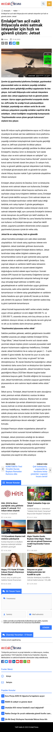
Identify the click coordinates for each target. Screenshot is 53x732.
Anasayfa (7, 11)
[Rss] (28, 661)
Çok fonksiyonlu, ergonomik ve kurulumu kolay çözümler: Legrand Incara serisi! (39, 471)
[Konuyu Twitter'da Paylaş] (14, 43)
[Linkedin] (13, 661)
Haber (15, 11)
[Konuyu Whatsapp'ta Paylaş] (17, 43)
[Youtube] (17, 661)
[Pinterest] (21, 661)
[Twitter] (6, 661)
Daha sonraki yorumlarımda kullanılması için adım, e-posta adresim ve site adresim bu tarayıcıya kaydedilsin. (25, 621)
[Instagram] (10, 661)
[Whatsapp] (24, 661)
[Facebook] (2, 661)
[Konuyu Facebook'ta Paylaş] (10, 43)
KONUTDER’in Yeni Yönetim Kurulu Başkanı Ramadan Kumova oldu (14, 470)
